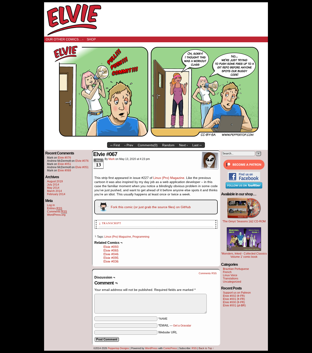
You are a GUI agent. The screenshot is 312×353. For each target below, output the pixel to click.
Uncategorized (232, 281)
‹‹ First (115, 145)
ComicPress (170, 348)
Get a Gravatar (182, 325)
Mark (111, 159)
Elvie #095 (111, 258)
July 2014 (53, 184)
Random (168, 145)
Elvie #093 (111, 247)
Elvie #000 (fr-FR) (234, 302)
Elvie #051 (64, 164)
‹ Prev (128, 145)
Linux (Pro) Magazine (168, 178)
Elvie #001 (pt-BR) (234, 305)
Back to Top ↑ (206, 348)
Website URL (167, 332)
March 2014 (54, 191)
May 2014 (53, 187)
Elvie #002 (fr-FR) (234, 295)
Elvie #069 (64, 170)
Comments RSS (208, 273)
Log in (51, 205)
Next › (183, 145)
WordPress (151, 348)
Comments (57, 211)
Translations (230, 278)
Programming (140, 236)
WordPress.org (56, 214)
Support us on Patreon (237, 292)
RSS (194, 348)
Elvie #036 (111, 261)
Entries (54, 208)
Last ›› (197, 145)
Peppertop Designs (118, 348)
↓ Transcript (110, 223)
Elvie (156, 19)
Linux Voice (230, 275)
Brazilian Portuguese (236, 269)
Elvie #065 (111, 250)
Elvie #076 (64, 157)
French (227, 272)
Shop (91, 39)
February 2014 (56, 194)
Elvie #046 (111, 254)
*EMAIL (174, 325)
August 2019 (55, 181)
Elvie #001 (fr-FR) (234, 299)
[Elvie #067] (156, 139)
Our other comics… (65, 39)
